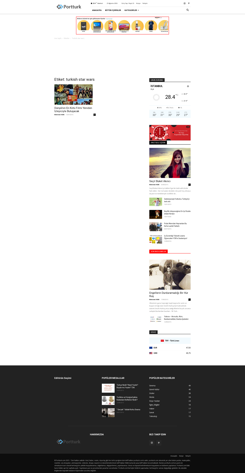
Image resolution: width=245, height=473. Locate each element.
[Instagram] (184, 3)
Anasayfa (97, 10)
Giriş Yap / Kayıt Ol (127, 3)
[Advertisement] (122, 59)
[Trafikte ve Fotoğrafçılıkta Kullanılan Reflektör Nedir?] (108, 400)
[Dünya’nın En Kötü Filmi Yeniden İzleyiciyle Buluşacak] (75, 94)
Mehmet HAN (59, 115)
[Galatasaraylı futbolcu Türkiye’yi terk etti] (155, 202)
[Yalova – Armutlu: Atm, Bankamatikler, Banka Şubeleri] (155, 319)
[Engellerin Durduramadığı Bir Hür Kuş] (170, 275)
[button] (188, 10)
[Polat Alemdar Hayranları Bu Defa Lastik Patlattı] (155, 226)
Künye (138, 3)
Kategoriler (131, 10)
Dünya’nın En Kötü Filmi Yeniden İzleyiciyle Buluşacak (73, 109)
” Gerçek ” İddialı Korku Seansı (128, 410)
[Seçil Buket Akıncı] (170, 163)
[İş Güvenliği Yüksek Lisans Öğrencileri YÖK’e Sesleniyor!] (155, 239)
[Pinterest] (189, 3)
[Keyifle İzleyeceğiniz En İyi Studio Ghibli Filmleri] (155, 214)
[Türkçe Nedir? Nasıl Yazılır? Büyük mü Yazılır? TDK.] (108, 388)
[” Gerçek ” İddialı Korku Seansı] (108, 412)
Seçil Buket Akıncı (160, 181)
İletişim (145, 3)
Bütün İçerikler (113, 10)
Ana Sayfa (57, 38)
